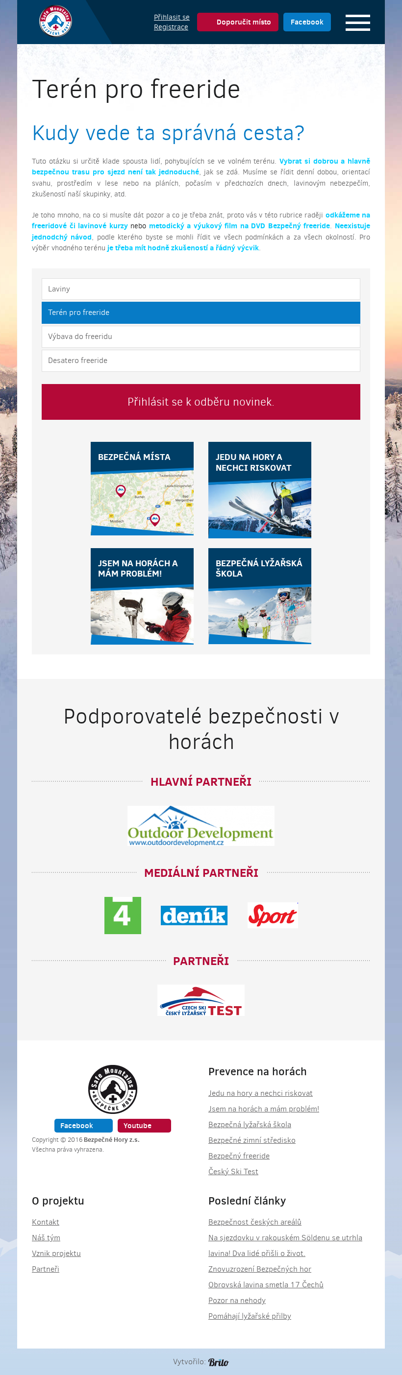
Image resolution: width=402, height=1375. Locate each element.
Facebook (307, 22)
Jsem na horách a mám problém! (263, 1109)
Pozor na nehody (237, 1300)
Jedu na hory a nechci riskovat (260, 1093)
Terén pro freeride (78, 312)
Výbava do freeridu (80, 336)
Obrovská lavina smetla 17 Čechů (266, 1284)
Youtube (137, 1125)
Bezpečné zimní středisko (252, 1140)
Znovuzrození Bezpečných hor (259, 1269)
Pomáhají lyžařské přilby (249, 1316)
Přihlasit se (172, 17)
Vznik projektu (56, 1253)
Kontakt (45, 1222)
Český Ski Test (233, 1171)
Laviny (59, 289)
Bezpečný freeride (239, 1156)
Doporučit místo (244, 22)
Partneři (45, 1269)
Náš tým (46, 1237)
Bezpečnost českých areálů (255, 1222)
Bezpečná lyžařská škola (249, 1124)
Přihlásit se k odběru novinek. (201, 402)
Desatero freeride (77, 360)
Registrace (171, 27)
